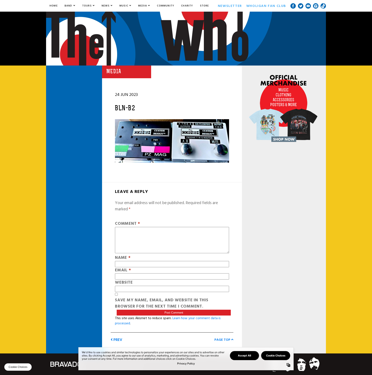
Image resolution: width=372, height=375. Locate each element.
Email (123, 270)
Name (123, 258)
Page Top (222, 339)
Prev (117, 340)
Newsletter (230, 6)
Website (124, 283)
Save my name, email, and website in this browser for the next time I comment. (161, 303)
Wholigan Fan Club (266, 6)
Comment (127, 224)
